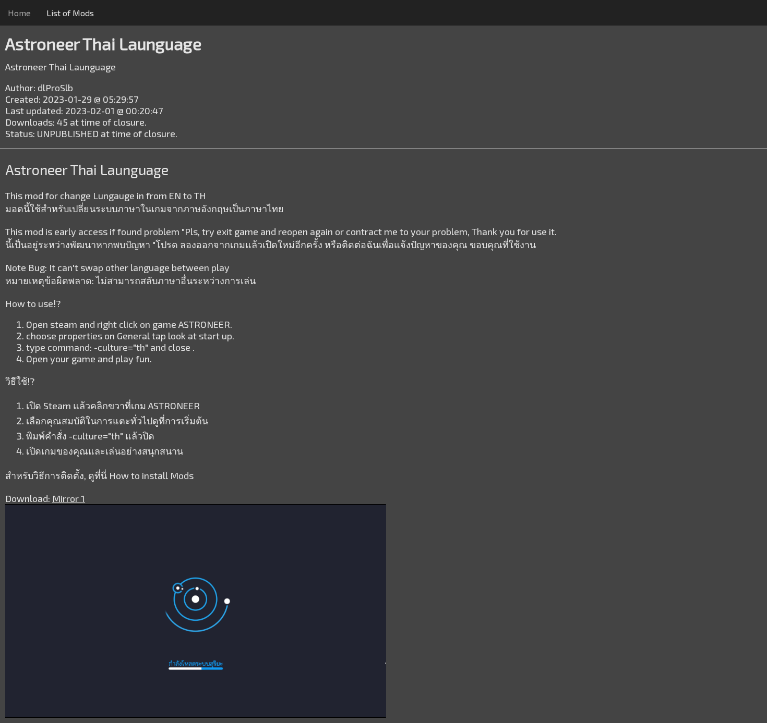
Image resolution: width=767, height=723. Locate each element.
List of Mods (70, 13)
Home (19, 13)
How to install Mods (151, 475)
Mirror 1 (68, 498)
